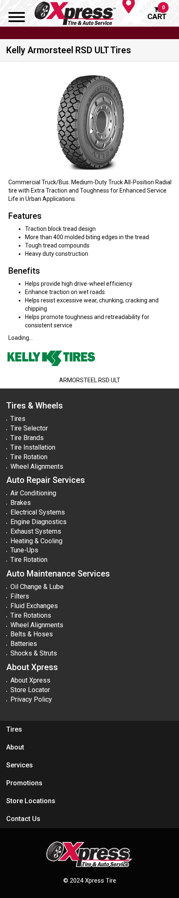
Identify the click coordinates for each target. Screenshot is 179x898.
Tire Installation (32, 447)
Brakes (20, 503)
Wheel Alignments (36, 466)
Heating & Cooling (36, 541)
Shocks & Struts (33, 653)
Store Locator (30, 690)
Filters (19, 596)
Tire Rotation (28, 457)
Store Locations (30, 801)
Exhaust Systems (35, 531)
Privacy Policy (31, 699)
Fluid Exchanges (34, 606)
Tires (17, 419)
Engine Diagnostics (38, 522)
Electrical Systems (37, 512)
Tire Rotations (30, 615)
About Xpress (30, 680)
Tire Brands (27, 438)
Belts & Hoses (31, 634)
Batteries (23, 644)
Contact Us (23, 819)
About (15, 747)
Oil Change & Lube (37, 587)
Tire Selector (29, 428)
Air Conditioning (33, 493)
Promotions (24, 783)
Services (19, 765)
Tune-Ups (24, 550)
